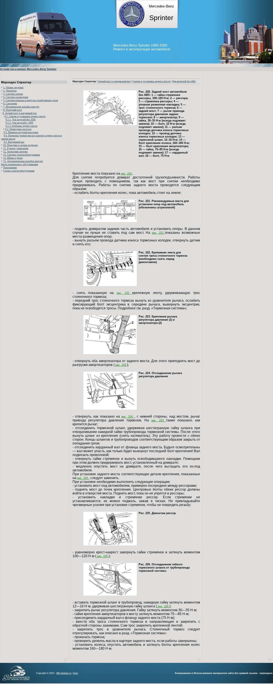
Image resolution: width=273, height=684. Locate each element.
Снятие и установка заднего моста (151, 81)
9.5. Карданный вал (14, 141)
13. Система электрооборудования (21, 154)
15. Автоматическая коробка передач (23, 161)
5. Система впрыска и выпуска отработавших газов (30, 100)
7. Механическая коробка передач (21, 106)
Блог (75, 673)
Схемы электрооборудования (19, 170)
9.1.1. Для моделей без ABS (21, 119)
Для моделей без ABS (184, 81)
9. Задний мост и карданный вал (20, 113)
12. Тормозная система (15, 151)
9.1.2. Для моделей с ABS (19, 122)
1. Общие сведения (13, 87)
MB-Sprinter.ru (63, 673)
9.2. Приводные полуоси (18, 129)
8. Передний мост (12, 109)
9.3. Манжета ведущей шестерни (21, 132)
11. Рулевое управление (15, 148)
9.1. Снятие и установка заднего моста (24, 116)
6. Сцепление (10, 103)
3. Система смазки (13, 93)
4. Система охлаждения (15, 97)
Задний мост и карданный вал (114, 81)
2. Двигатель (10, 90)
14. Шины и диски (13, 157)
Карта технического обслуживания (19, 164)
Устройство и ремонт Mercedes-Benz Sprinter (28, 69)
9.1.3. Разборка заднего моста (21, 125)
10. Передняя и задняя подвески (20, 145)
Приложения (10, 167)
